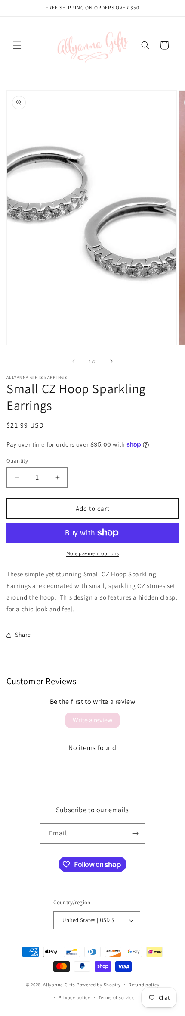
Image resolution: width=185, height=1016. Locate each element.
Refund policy (144, 985)
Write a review (92, 720)
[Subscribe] (135, 833)
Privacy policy (74, 997)
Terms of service (117, 997)
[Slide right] (111, 361)
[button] (17, 45)
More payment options (92, 553)
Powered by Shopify (99, 984)
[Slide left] (73, 361)
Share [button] (23, 634)
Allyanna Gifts (59, 984)
